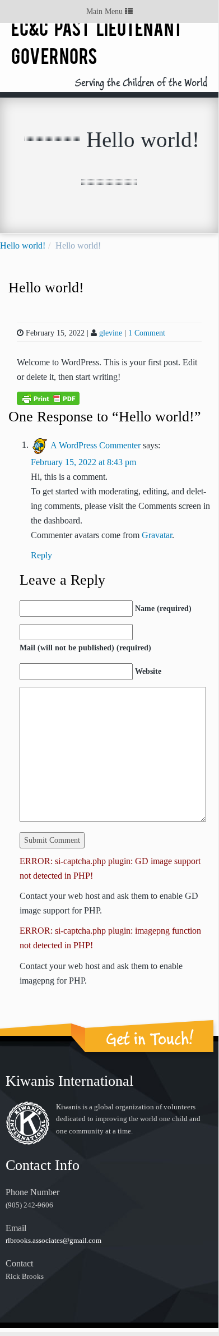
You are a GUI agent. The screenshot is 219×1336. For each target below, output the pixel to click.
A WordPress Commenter (95, 444)
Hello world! (22, 245)
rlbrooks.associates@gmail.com (53, 1240)
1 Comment (146, 333)
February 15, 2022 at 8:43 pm (83, 462)
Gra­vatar (157, 535)
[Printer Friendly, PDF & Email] (48, 397)
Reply (41, 555)
